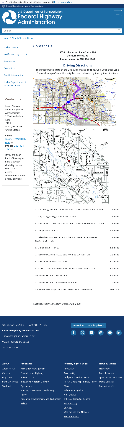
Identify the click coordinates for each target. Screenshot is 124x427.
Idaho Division (11, 47)
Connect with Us (107, 386)
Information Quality (73, 390)
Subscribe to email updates (88, 325)
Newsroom (104, 368)
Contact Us (9, 68)
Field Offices (18, 38)
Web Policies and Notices (76, 411)
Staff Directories (10, 381)
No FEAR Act (70, 394)
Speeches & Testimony (110, 377)
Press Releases (106, 373)
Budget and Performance (76, 377)
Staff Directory (11, 54)
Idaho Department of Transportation (15, 84)
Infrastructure (27, 377)
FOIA (66, 386)
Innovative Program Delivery (35, 381)
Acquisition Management (33, 368)
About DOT (69, 368)
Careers (6, 373)
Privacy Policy (70, 403)
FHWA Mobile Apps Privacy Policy (80, 381)
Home (6, 38)
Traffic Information (13, 75)
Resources (9, 61)
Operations (26, 386)
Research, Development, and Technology (41, 398)
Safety (24, 403)
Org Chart (7, 377)
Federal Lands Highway (32, 373)
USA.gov (68, 407)
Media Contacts (106, 381)
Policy (23, 394)
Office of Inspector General (77, 398)
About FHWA (8, 368)
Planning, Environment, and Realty (37, 390)
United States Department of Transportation (25, 6)
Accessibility (69, 373)
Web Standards (71, 416)
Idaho (30, 38)
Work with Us (8, 386)
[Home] (32, 18)
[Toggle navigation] (118, 13)
